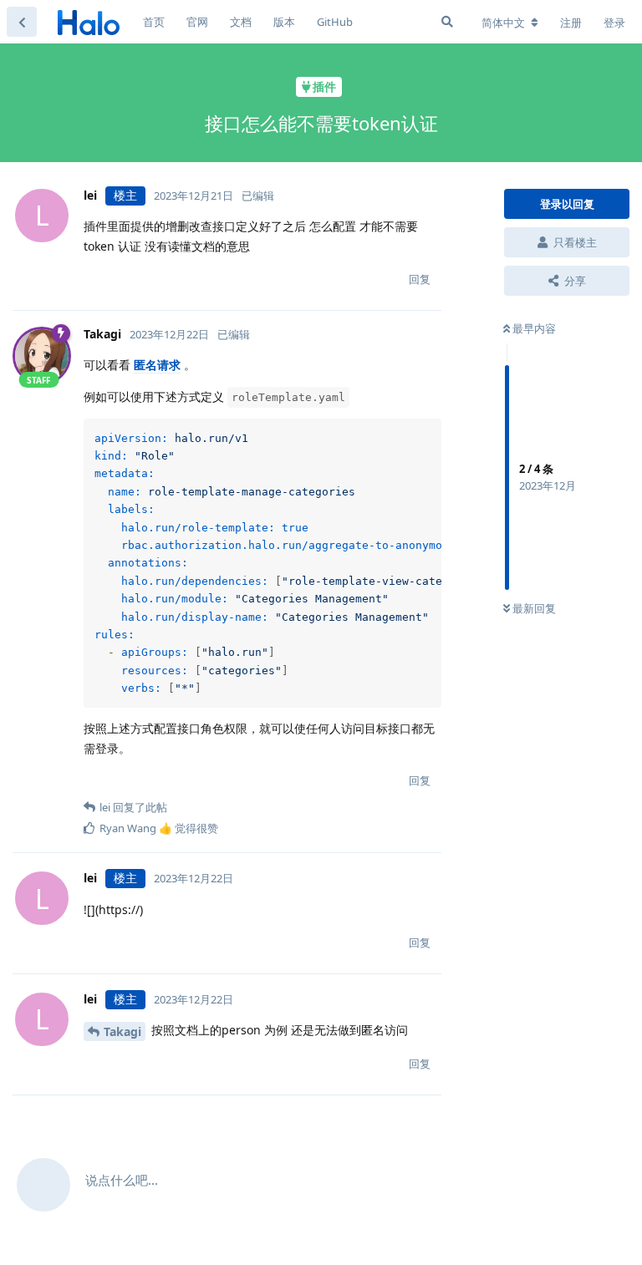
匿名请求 (157, 365)
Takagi (122, 1031)
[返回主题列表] (22, 22)
